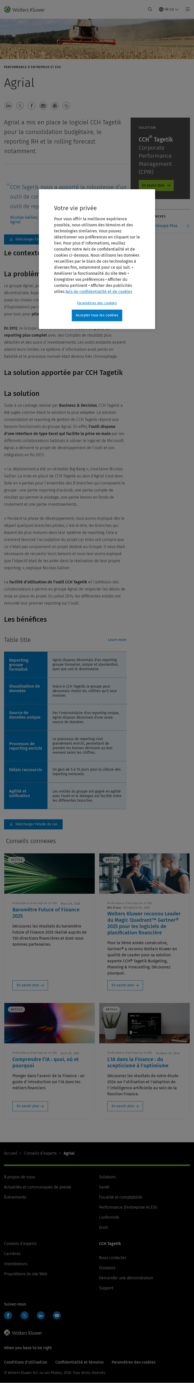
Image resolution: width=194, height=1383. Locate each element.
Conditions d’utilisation (25, 1362)
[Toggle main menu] (186, 9)
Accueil (10, 1153)
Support (106, 1288)
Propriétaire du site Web (25, 1273)
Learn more (117, 640)
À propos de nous (19, 1177)
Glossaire (107, 1267)
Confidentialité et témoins (79, 1362)
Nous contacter (112, 1257)
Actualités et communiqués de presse (37, 1187)
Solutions (107, 1177)
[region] (97, 259)
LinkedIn (41, 1315)
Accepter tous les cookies (97, 315)
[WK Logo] (23, 1333)
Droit (103, 1227)
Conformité (109, 1217)
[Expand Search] (150, 9)
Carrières (12, 1253)
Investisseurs (15, 1263)
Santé (104, 1187)
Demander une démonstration (126, 1278)
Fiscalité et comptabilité (120, 1197)
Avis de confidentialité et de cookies (98, 291)
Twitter (24, 1315)
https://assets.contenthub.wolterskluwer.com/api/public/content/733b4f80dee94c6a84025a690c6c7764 (33, 239)
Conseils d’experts (40, 1153)
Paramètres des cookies (97, 303)
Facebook (8, 1315)
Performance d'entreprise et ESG (128, 1207)
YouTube (57, 1315)
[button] (8, 106)
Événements (15, 1197)
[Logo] (27, 9)
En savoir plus (153, 185)
